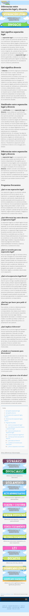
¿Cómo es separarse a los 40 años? (16, 446)
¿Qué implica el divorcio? (14, 440)
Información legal (15, 607)
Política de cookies (16, 608)
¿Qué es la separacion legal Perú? (16, 434)
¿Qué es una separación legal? (15, 425)
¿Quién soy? (4, 606)
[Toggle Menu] (26, 599)
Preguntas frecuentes (11, 422)
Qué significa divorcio (11, 413)
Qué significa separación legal (13, 411)
